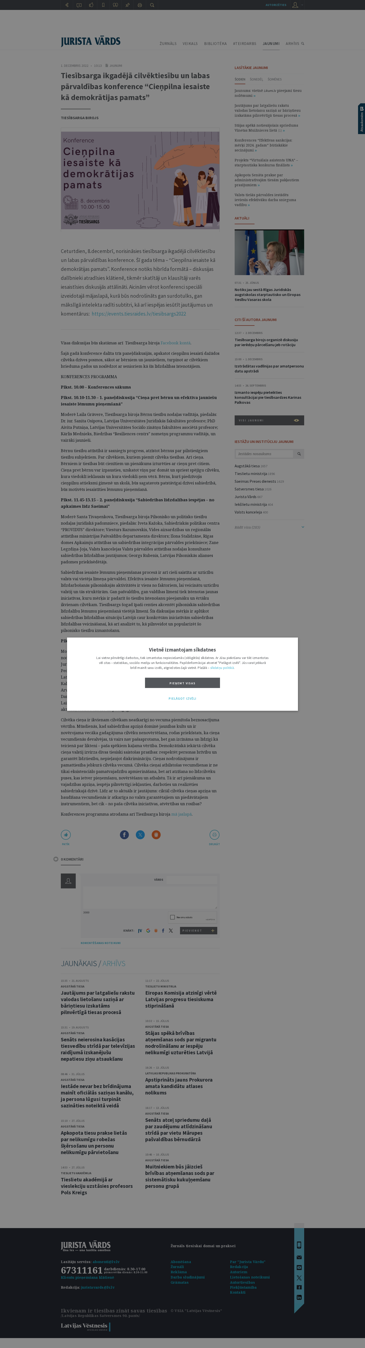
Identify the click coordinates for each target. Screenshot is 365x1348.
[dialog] (182, 674)
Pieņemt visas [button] (183, 683)
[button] (182, 698)
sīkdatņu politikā (222, 667)
